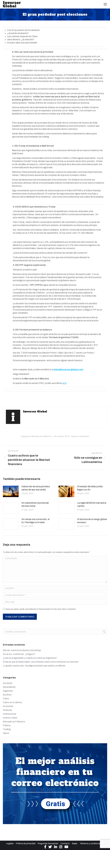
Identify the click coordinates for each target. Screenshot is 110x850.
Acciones (7, 683)
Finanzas (7, 710)
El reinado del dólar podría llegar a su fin (90, 488)
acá (64, 383)
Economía (8, 706)
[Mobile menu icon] (105, 4)
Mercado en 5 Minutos (41, 436)
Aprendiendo (9, 687)
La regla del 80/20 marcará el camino (91, 504)
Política (6, 725)
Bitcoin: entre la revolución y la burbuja (22, 650)
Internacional (9, 714)
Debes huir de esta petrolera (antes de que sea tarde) (35, 488)
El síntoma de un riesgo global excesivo (92, 521)
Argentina (8, 691)
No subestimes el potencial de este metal (35, 504)
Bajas (74, 843)
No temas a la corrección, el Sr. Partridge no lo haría (35, 521)
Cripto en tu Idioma (12, 702)
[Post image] (11, 491)
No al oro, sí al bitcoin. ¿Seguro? (19, 654)
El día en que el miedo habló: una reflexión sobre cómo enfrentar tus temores (40, 662)
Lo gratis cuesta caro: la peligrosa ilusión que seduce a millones (34, 665)
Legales (10, 843)
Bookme (7, 694)
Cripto (6, 698)
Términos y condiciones (91, 843)
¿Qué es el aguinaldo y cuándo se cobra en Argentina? (30, 658)
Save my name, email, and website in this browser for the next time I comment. (40, 609)
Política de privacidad (25, 843)
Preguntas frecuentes (48, 843)
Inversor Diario (10, 718)
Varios (6, 733)
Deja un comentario (80, 436)
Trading (7, 729)
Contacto (65, 843)
